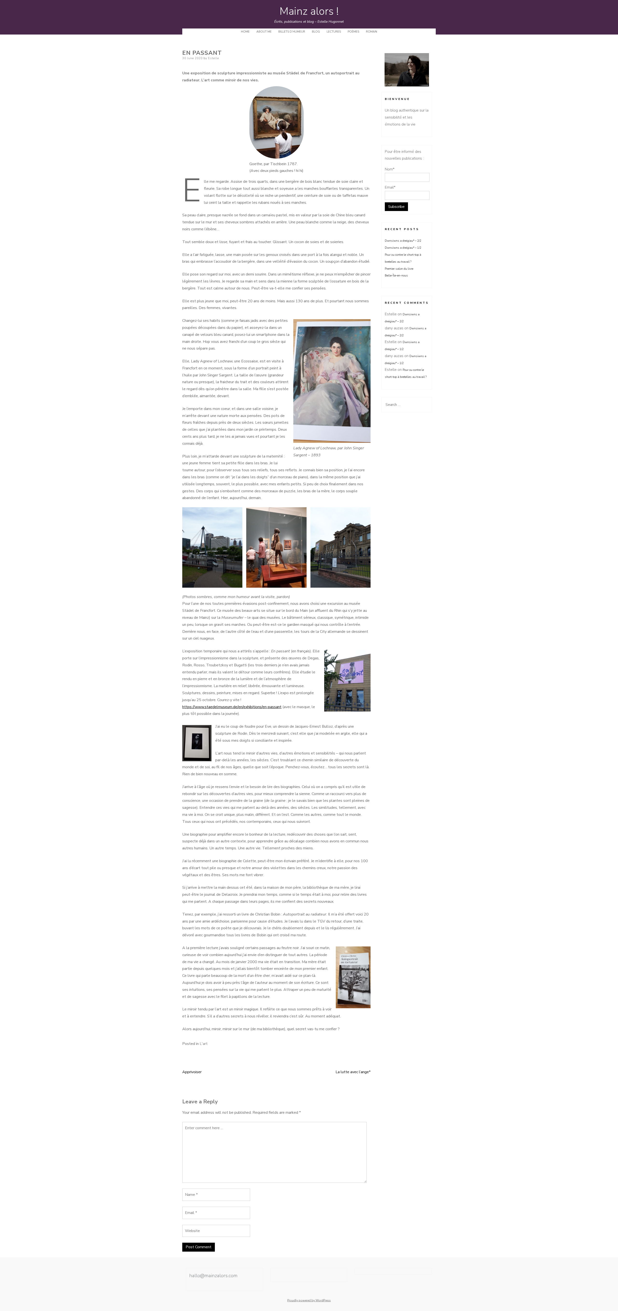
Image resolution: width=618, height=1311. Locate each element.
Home (245, 32)
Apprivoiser (192, 1072)
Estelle (213, 58)
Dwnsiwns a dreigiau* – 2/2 (403, 241)
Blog (316, 32)
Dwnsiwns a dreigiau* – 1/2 (403, 248)
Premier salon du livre (399, 269)
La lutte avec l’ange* (353, 1072)
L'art (204, 1043)
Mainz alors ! (309, 11)
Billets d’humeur (291, 32)
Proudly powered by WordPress (309, 1300)
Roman (371, 32)
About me (264, 32)
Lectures (334, 32)
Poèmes (353, 32)
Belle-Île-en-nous (401, 275)
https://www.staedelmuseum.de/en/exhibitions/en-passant (231, 707)
